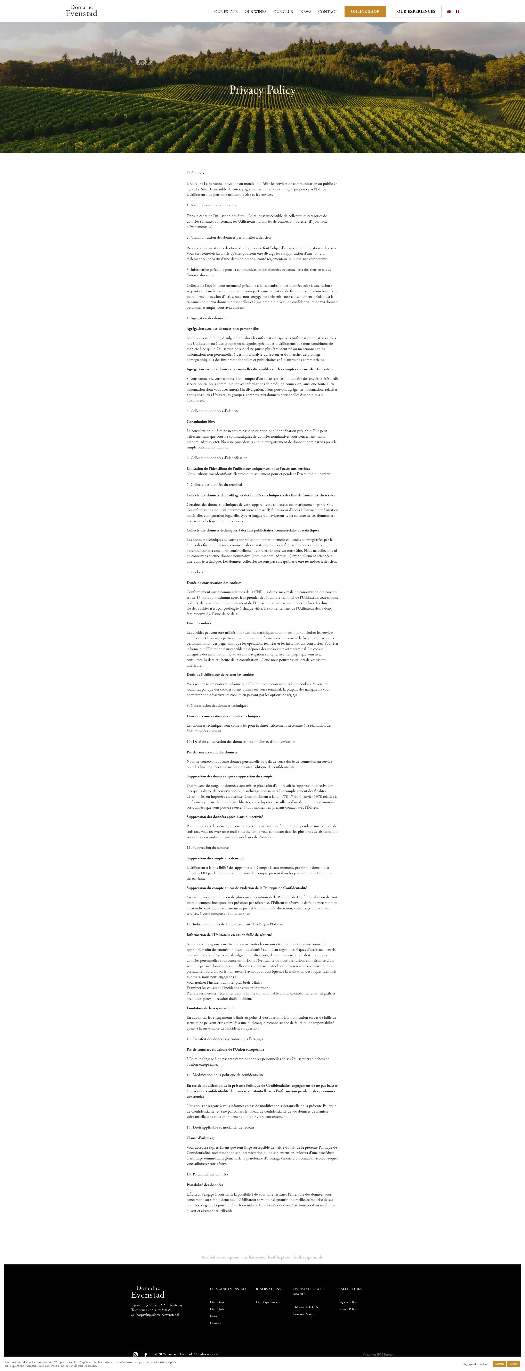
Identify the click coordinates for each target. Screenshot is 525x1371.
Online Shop (365, 11)
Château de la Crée (306, 1307)
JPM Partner (385, 1355)
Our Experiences (416, 11)
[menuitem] (449, 11)
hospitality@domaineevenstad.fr (157, 1315)
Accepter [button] (499, 1364)
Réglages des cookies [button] (475, 1364)
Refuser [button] (513, 1364)
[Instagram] (135, 1355)
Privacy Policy (348, 1309)
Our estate (225, 11)
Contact (327, 11)
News (305, 11)
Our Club (283, 11)
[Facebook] (146, 1355)
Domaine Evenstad (179, 1354)
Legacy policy (348, 1302)
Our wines (255, 11)
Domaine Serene (304, 1314)
